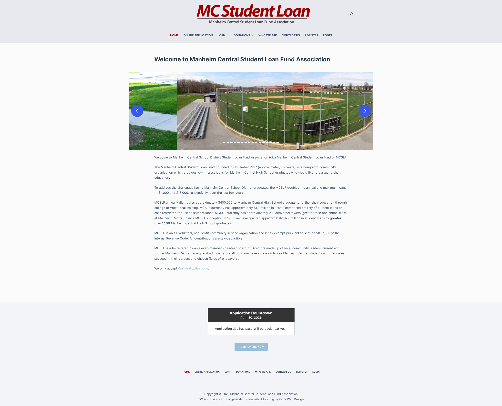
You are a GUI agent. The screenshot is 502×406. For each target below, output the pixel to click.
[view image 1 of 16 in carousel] (224, 142)
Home (174, 35)
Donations (242, 35)
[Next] (365, 111)
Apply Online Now (251, 347)
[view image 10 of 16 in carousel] (256, 142)
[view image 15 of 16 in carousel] (274, 142)
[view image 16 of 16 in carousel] (277, 142)
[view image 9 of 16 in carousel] (253, 142)
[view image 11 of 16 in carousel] (260, 142)
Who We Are (267, 35)
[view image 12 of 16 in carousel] (263, 142)
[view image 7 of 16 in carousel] (246, 142)
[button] (251, 111)
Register (311, 35)
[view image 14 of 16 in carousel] (270, 142)
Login (327, 35)
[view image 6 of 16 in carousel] (242, 142)
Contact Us (291, 35)
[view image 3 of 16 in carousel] (231, 142)
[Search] (351, 13)
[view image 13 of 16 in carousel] (267, 142)
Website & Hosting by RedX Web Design (276, 399)
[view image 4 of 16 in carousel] (235, 142)
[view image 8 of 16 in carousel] (249, 142)
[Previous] (137, 111)
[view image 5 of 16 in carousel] (238, 142)
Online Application (198, 35)
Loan (221, 35)
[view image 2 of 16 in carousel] (228, 142)
